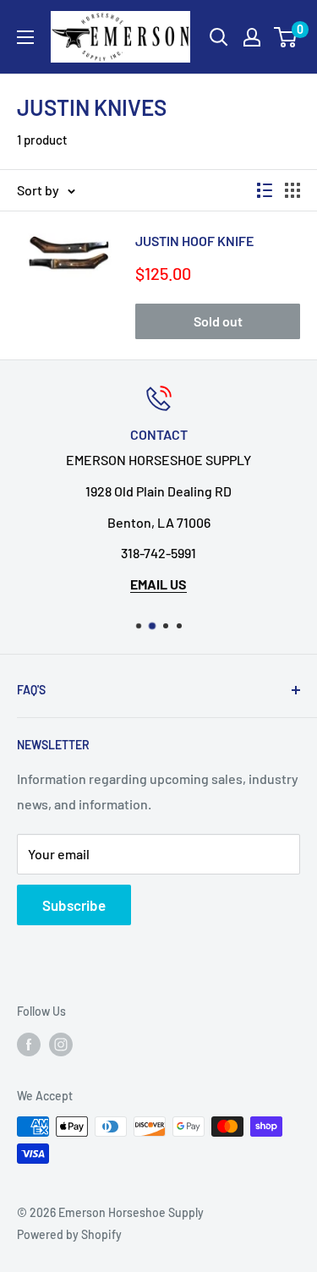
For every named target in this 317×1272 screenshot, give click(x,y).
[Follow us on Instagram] (61, 1043)
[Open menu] (25, 37)
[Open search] (219, 37)
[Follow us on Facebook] (29, 1043)
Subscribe (74, 904)
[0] (286, 37)
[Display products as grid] (292, 190)
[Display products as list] (264, 190)
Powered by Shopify (69, 1234)
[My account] (251, 37)
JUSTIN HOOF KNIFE (194, 241)
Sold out (218, 321)
